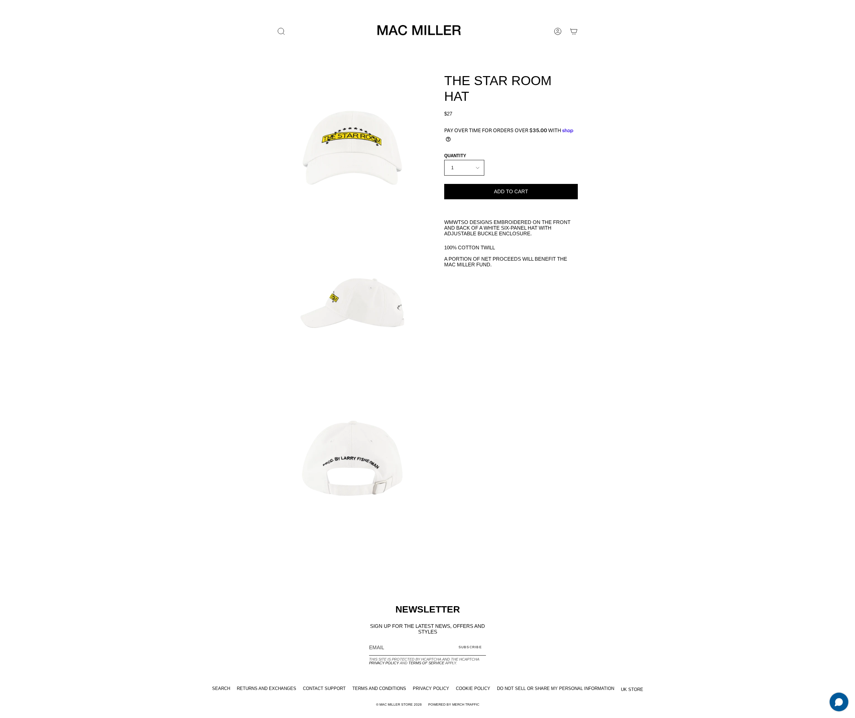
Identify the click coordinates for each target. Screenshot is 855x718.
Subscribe (470, 647)
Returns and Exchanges (266, 688)
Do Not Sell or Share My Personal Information (555, 688)
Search (221, 688)
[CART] (574, 31)
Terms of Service (426, 663)
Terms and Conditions (379, 688)
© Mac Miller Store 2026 (399, 704)
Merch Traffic (465, 704)
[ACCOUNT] (558, 31)
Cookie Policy (473, 688)
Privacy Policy (384, 663)
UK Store (632, 689)
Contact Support (324, 688)
